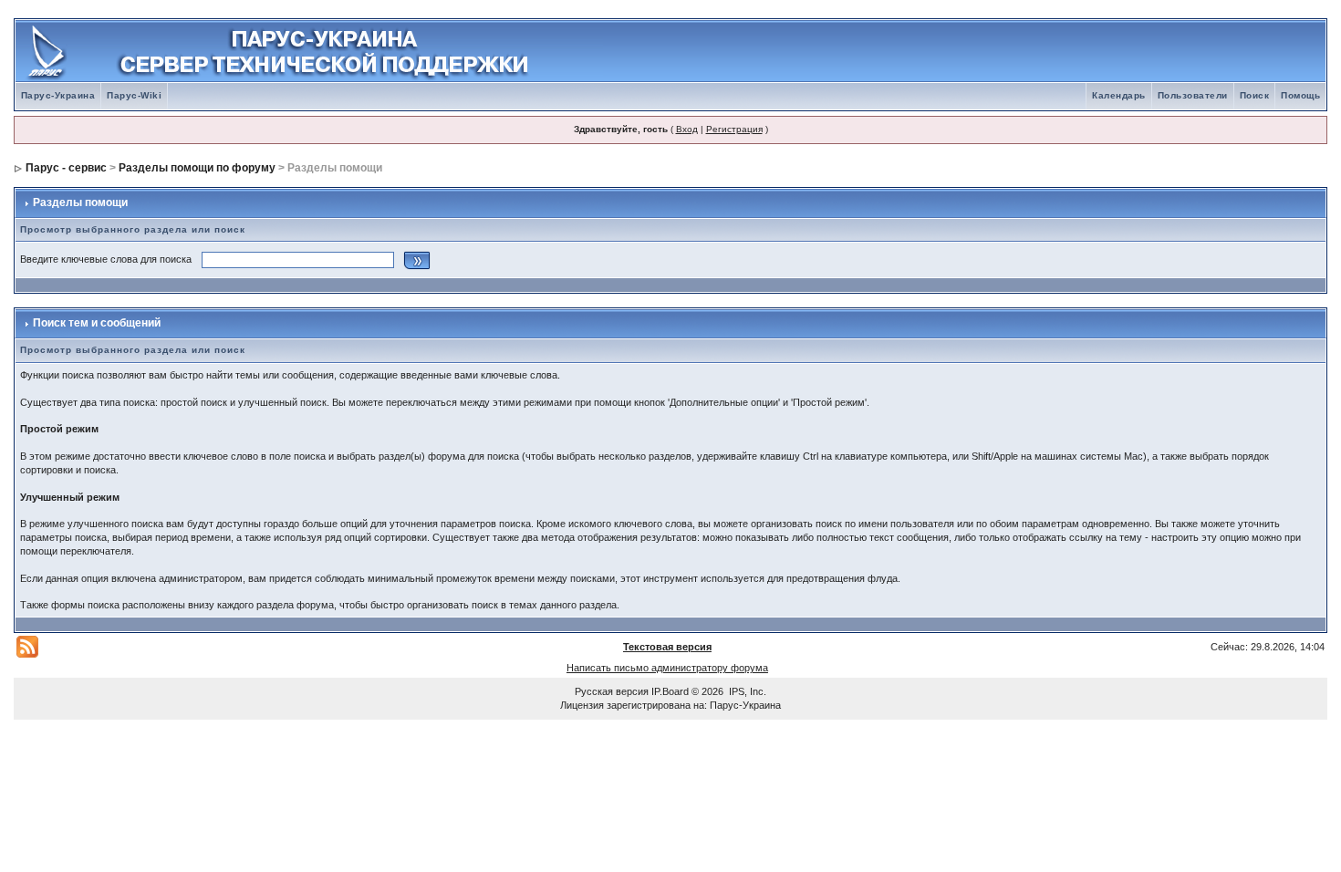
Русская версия (612, 691)
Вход (687, 129)
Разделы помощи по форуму (197, 167)
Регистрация (734, 129)
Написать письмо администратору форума (667, 667)
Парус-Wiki (134, 95)
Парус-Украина (58, 95)
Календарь (1119, 95)
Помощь (1300, 95)
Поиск (1255, 95)
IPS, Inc (746, 691)
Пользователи (1193, 95)
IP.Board (670, 691)
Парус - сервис (66, 167)
